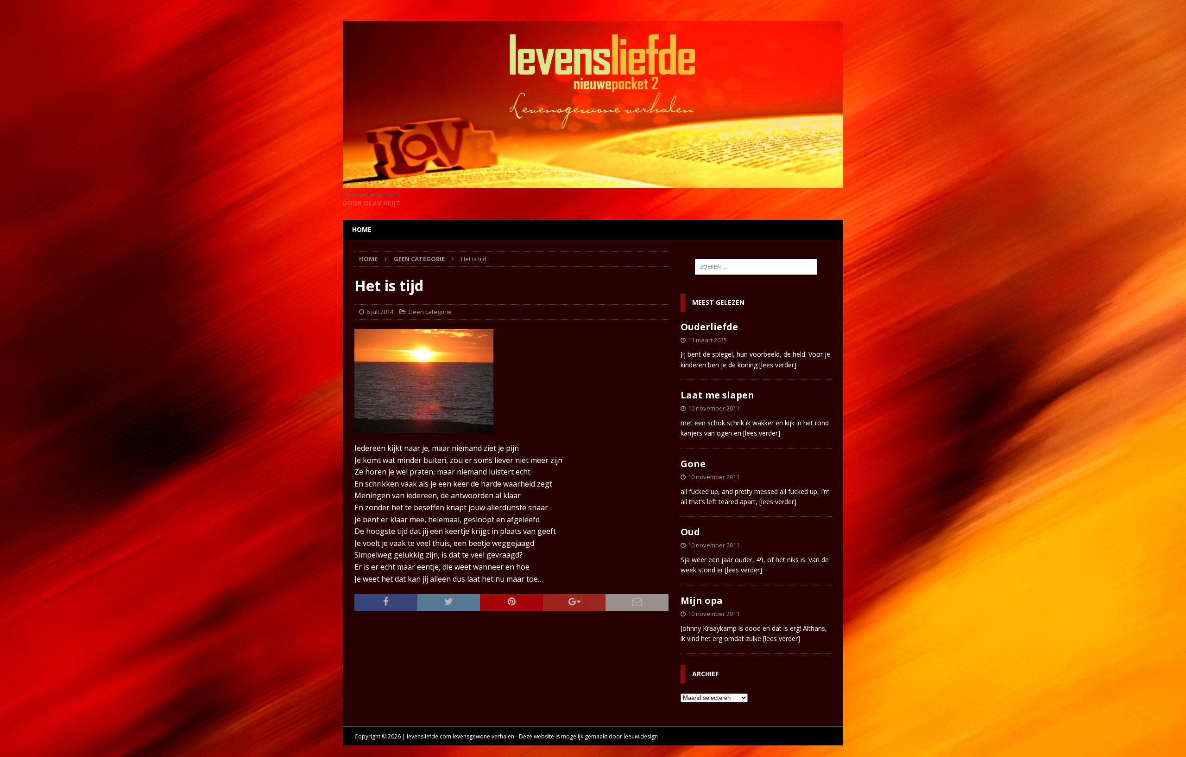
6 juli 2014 (379, 312)
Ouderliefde (709, 327)
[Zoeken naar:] (756, 267)
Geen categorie (430, 312)
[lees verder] (777, 364)
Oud (690, 532)
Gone (693, 463)
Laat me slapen (717, 395)
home (362, 229)
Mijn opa (702, 600)
